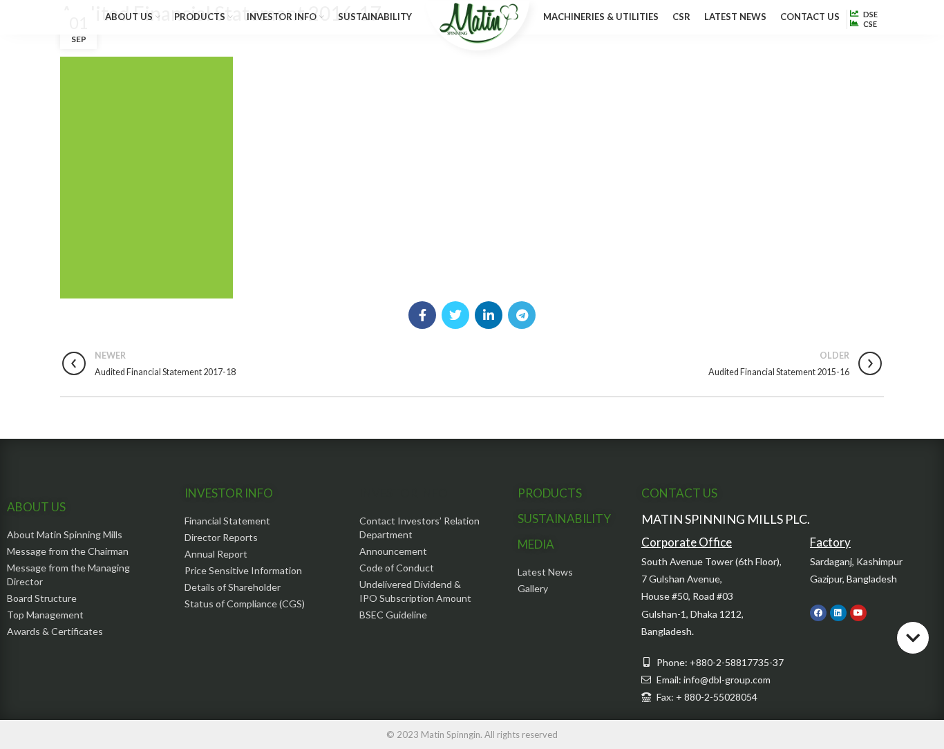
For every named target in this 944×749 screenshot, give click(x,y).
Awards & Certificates (55, 631)
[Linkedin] (838, 613)
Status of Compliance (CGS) (245, 603)
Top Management (45, 614)
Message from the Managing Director (68, 574)
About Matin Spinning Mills (64, 534)
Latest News (545, 572)
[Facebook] (818, 613)
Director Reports (221, 537)
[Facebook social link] (422, 315)
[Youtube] (858, 613)
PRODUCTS (550, 493)
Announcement (393, 551)
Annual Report (216, 554)
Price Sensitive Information (243, 570)
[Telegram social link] (522, 315)
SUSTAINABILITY (564, 518)
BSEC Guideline (393, 614)
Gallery (533, 588)
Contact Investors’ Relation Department (419, 527)
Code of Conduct (396, 567)
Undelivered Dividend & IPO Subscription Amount (415, 591)
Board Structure (42, 598)
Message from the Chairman (68, 551)
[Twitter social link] (455, 315)
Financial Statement (227, 521)
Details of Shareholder (233, 587)
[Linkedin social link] (488, 315)
